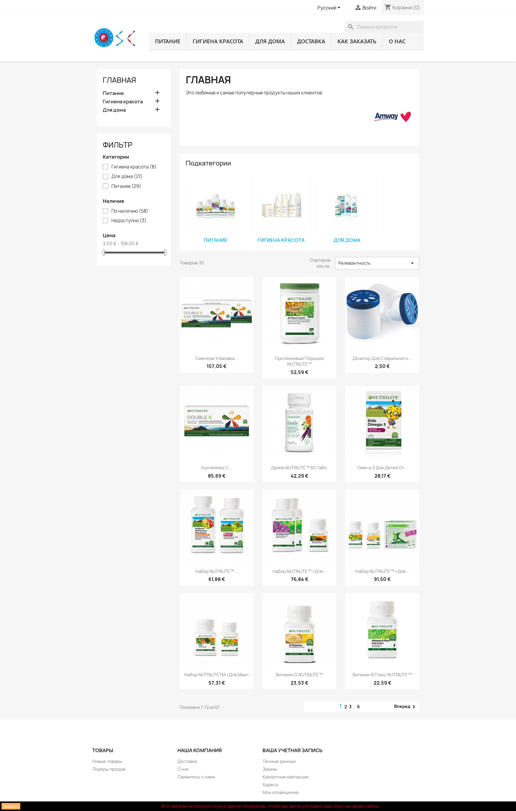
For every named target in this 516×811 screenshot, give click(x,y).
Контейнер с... (216, 467)
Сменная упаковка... (216, 358)
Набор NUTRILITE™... (216, 571)
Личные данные (279, 761)
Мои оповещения (280, 792)
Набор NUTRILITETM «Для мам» (216, 674)
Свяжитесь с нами (196, 777)
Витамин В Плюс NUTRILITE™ (382, 674)
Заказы (269, 769)
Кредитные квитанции (285, 777)
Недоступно (129, 221)
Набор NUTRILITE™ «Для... (299, 571)
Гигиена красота (218, 41)
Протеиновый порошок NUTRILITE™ (299, 361)
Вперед (405, 706)
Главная (119, 80)
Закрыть (11, 806)
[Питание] (215, 205)
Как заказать (357, 41)
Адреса (270, 784)
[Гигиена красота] (281, 205)
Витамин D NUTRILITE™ (299, 674)
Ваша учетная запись (292, 750)
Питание (167, 41)
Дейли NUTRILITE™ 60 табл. (299, 467)
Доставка (311, 41)
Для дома (270, 41)
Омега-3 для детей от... (382, 467)
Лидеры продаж (108, 769)
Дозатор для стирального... (382, 358)
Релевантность (377, 263)
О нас (397, 41)
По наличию (129, 211)
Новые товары (107, 761)
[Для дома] (347, 205)
